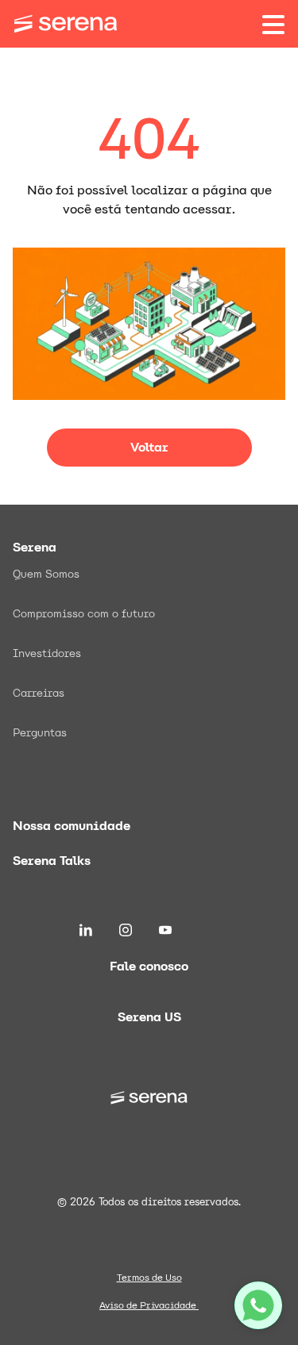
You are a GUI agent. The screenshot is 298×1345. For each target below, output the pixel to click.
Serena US (149, 1017)
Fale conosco (149, 966)
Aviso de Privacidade (149, 1305)
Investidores (47, 653)
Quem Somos (46, 574)
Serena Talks (52, 860)
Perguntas (40, 732)
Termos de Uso (149, 1277)
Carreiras (38, 693)
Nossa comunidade (71, 825)
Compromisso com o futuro (84, 613)
